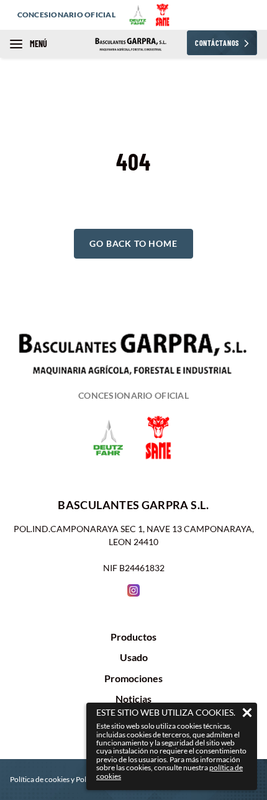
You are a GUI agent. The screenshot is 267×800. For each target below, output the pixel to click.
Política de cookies (40, 779)
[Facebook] (133, 590)
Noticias (133, 698)
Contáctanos (217, 42)
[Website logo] (134, 44)
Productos (133, 636)
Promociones (133, 678)
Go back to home (133, 243)
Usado (134, 657)
